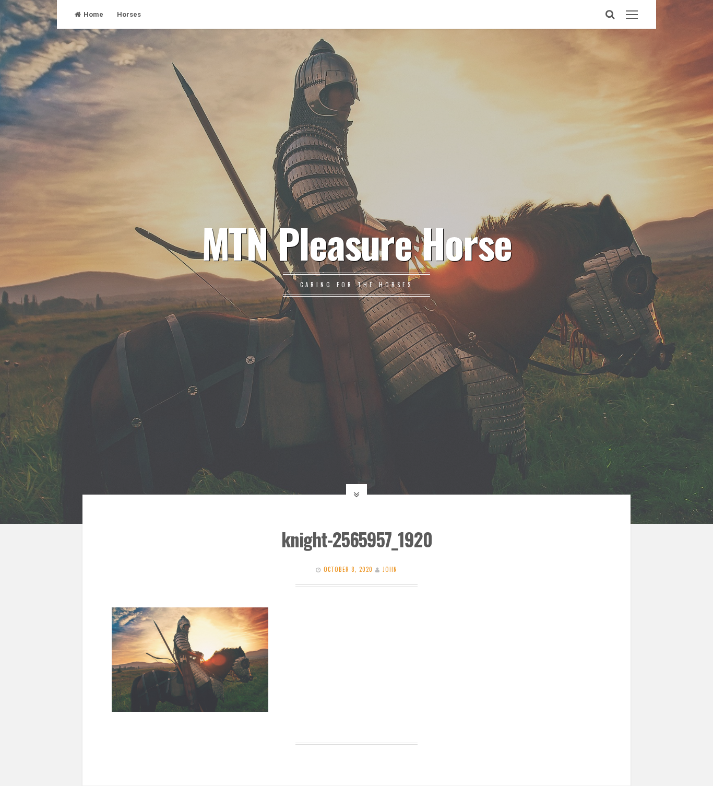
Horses (129, 14)
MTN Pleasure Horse (356, 242)
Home (93, 14)
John (390, 569)
